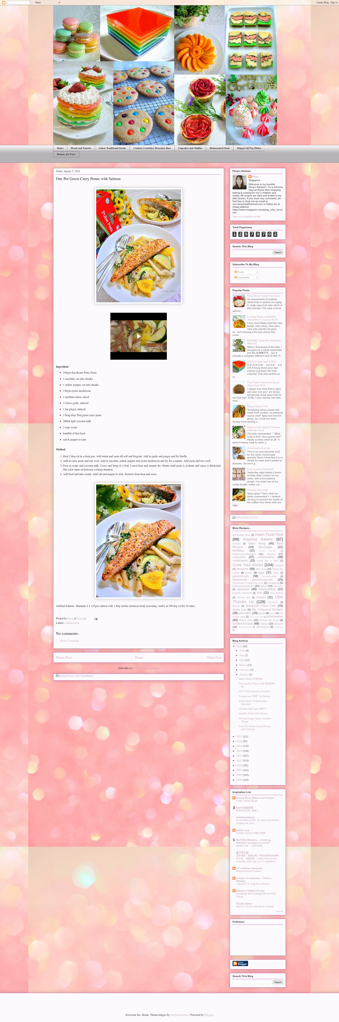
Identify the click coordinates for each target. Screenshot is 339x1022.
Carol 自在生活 (244, 807)
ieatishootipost (245, 817)
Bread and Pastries (81, 148)
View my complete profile (246, 216)
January (244, 674)
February (244, 669)
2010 (239, 770)
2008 (239, 779)
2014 (239, 751)
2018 (239, 646)
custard (279, 565)
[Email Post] (95, 618)
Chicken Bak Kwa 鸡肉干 (252, 708)
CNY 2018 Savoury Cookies (254, 691)
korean (261, 597)
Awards (236, 544)
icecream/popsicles (243, 586)
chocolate (239, 557)
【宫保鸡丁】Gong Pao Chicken (252, 884)
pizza (272, 613)
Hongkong (273, 583)
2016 (239, 741)
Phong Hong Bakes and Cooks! (255, 797)
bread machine (268, 551)
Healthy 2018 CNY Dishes (253, 713)
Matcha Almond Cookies (248, 871)
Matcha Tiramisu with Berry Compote (255, 906)
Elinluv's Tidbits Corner (250, 890)
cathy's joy (242, 830)
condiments (240, 560)
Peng (255, 176)
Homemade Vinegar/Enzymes (248, 583)
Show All (279, 911)
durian (248, 572)
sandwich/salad (243, 623)
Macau (236, 606)
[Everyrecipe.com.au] (245, 517)
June (242, 650)
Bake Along (257, 543)
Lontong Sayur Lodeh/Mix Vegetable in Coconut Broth (262, 318)
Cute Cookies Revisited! (260, 469)
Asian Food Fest (269, 534)
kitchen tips (243, 597)
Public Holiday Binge (246, 800)
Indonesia (278, 586)
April (242, 660)
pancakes (245, 613)
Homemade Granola (258, 448)
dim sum (261, 569)
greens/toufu (241, 576)
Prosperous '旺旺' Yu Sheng (254, 696)
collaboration (72, 623)
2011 (239, 765)
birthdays (239, 550)
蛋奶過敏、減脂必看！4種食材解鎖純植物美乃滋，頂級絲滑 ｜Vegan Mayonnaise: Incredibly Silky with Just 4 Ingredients (257, 858)
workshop (279, 627)
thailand (278, 623)
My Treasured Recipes (267, 609)
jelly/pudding (267, 589)
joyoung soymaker (242, 593)
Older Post (214, 657)
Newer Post (64, 657)
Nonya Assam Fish (257, 406)
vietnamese (262, 626)
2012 (239, 760)
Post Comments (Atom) (146, 668)
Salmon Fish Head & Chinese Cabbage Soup (263, 429)
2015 (239, 746)
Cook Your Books (248, 565)
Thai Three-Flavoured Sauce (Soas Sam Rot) (263, 384)
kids (259, 592)
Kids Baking (276, 593)
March (243, 665)
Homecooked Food (220, 148)
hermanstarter (269, 576)
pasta (262, 613)
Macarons (273, 602)
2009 (239, 775)
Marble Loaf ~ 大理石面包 (249, 845)
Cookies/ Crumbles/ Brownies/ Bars (152, 148)
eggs (261, 572)
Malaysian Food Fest (261, 605)
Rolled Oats (245, 620)
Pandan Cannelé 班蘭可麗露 (250, 833)
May (242, 655)
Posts (240, 272)
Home (60, 148)
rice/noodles (275, 616)
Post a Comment (69, 640)
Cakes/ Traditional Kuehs (112, 148)
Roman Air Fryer (66, 154)
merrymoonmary (180, 1015)
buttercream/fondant (244, 554)
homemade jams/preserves (253, 579)
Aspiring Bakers (258, 539)
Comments (243, 277)
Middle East (239, 609)
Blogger (208, 1015)
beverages (266, 547)
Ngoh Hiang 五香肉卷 (251, 678)
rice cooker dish (256, 617)
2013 (239, 755)
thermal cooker (245, 627)
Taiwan (264, 623)
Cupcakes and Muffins (190, 148)
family (276, 573)
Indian (263, 586)
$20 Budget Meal (241, 535)
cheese (271, 554)
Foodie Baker (244, 903)
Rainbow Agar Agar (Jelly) (261, 361)
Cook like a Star (267, 560)
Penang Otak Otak (257, 489)
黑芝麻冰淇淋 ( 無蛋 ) (247, 810)
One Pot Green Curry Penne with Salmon (254, 728)
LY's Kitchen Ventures (249, 868)
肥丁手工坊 (242, 852)
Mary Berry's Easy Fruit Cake (263, 295)
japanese (243, 589)
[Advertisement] (94, 1000)
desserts (242, 569)
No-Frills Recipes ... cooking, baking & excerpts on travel (253, 841)
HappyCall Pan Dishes (249, 148)
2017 (239, 736)
